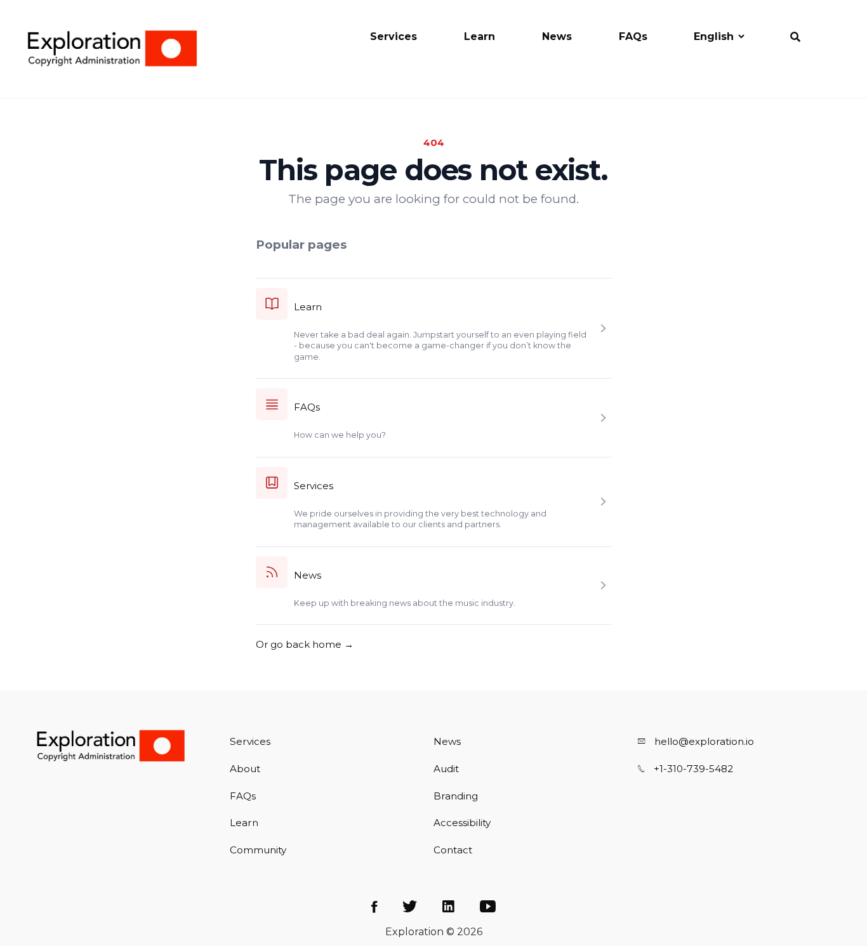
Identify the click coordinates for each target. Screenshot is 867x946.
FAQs (633, 36)
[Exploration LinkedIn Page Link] (448, 907)
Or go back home (305, 644)
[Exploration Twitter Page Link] (409, 907)
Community (258, 850)
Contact (453, 850)
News (557, 36)
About (245, 769)
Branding (456, 796)
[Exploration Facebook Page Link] (374, 907)
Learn (479, 36)
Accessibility (462, 823)
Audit (446, 769)
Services (393, 36)
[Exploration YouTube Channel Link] (488, 907)
